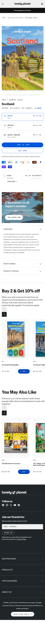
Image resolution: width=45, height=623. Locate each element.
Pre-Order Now (14, 217)
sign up (8, 533)
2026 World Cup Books (15, 17)
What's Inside (9, 264)
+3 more (38, 108)
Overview (7, 229)
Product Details (11, 271)
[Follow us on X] (11, 506)
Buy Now (22, 151)
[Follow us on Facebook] (3, 506)
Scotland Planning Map (10, 365)
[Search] (3, 4)
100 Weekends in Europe (11, 463)
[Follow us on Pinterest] (19, 506)
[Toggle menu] (42, 4)
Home (3, 17)
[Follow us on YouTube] (15, 506)
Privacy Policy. (21, 539)
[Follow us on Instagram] (7, 506)
